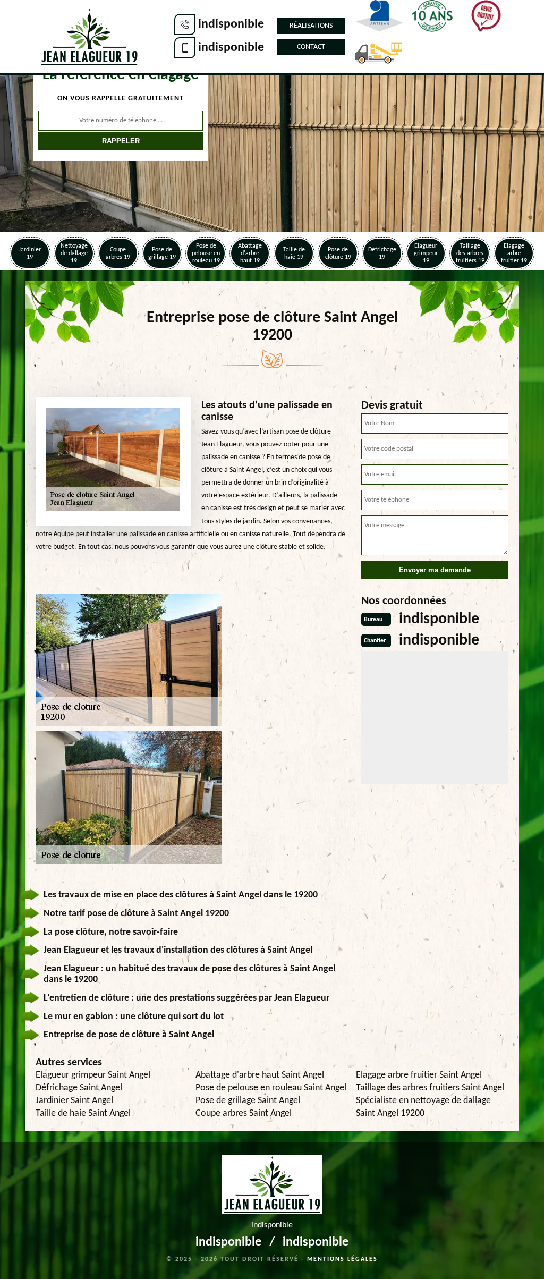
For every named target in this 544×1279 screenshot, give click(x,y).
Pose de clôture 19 (338, 253)
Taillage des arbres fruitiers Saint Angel (430, 1088)
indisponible (231, 24)
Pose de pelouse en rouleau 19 (206, 253)
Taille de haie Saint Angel (83, 1113)
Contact (311, 47)
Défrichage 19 (382, 253)
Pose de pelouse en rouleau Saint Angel (271, 1088)
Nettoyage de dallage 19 (74, 253)
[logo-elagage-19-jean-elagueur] (89, 36)
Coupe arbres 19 (118, 253)
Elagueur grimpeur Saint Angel (93, 1075)
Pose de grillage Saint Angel (248, 1101)
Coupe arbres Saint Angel (244, 1113)
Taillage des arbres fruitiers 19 (470, 253)
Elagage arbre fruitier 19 (514, 253)
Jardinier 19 (30, 253)
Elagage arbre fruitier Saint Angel (419, 1075)
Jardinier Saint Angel (74, 1101)
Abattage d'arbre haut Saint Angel (260, 1075)
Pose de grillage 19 (162, 253)
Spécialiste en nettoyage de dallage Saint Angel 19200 (423, 1107)
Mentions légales (342, 1259)
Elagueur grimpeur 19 (426, 253)
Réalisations (311, 26)
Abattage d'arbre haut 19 (250, 253)
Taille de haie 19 (294, 253)
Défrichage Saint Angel (79, 1088)
